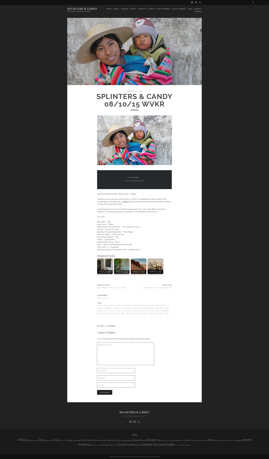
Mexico (216, 440)
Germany (166, 440)
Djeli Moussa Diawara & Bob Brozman (137, 308)
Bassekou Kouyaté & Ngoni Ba (147, 305)
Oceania (198, 11)
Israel (192, 440)
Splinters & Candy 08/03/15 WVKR (111, 287)
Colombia (86, 440)
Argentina (35, 440)
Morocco (222, 440)
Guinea (167, 308)
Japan (200, 440)
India (185, 440)
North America (163, 9)
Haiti (181, 440)
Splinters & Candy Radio (137, 313)
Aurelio (112, 305)
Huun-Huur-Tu (103, 311)
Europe (197, 9)
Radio (116, 9)
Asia (190, 9)
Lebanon (205, 440)
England (159, 308)
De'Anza (116, 308)
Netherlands (229, 440)
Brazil (100, 308)
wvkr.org (126, 202)
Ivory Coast (116, 311)
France (160, 440)
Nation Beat (150, 311)
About (133, 9)
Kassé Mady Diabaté (130, 311)
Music (99, 298)
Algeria (29, 440)
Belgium (47, 440)
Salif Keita (101, 313)
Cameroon (63, 440)
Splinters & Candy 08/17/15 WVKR (157, 287)
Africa (152, 9)
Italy (196, 440)
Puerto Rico (97, 445)
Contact (142, 9)
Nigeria (240, 440)
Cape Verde (77, 440)
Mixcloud (133, 194)
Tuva (166, 313)
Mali (142, 311)
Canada (69, 440)
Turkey (181, 445)
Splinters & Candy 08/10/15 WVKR (107, 194)
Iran (189, 440)
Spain (139, 445)
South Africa (112, 445)
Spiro (123, 313)
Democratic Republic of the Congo (111, 440)
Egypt (129, 440)
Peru (91, 445)
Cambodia (108, 308)
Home (109, 9)
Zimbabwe (188, 445)
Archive (124, 9)
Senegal (104, 445)
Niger (234, 440)
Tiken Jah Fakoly (156, 313)
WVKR (156, 456)
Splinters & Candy (82, 8)
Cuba (94, 440)
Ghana (171, 440)
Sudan (176, 445)
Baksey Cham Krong (124, 305)
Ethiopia (143, 440)
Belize (163, 305)
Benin (51, 440)
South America (179, 9)
